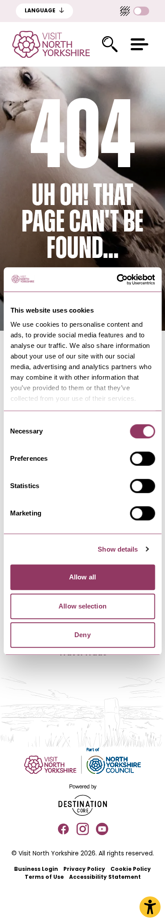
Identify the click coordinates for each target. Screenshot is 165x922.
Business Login (36, 869)
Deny (82, 634)
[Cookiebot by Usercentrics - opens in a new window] (117, 279)
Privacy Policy (84, 869)
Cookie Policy (130, 869)
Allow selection (82, 606)
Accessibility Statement (105, 877)
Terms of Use (44, 877)
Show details (118, 549)
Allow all (82, 577)
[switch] (142, 459)
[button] (139, 44)
